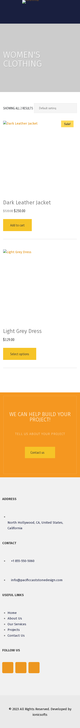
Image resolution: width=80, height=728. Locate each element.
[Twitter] (20, 667)
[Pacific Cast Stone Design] (30, 2)
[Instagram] (34, 667)
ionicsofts (40, 715)
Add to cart (17, 225)
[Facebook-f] (7, 667)
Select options (19, 354)
